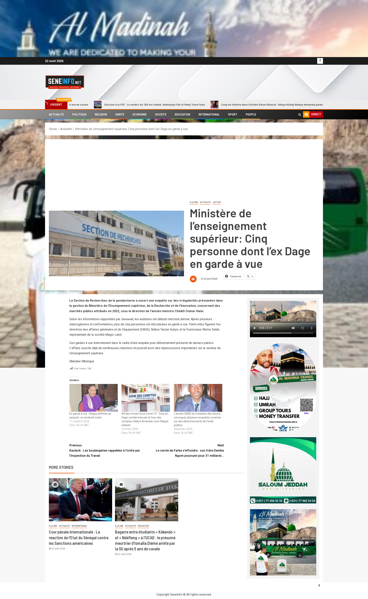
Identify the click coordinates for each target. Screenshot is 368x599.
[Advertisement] (184, 172)
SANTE (119, 114)
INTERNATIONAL (209, 114)
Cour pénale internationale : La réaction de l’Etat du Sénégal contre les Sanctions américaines (78, 537)
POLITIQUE (79, 114)
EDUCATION (182, 114)
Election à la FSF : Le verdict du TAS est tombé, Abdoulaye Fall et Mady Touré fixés (104, 104)
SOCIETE (160, 114)
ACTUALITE (56, 114)
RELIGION (101, 114)
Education (143, 526)
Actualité (205, 202)
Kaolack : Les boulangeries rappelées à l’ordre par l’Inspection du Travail (104, 450)
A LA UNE (194, 202)
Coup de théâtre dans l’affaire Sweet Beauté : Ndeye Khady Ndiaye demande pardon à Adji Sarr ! (229, 104)
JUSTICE (217, 202)
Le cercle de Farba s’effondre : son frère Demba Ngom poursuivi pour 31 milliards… (190, 450)
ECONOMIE (140, 114)
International (79, 526)
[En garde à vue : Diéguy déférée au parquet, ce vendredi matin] (93, 398)
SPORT (232, 114)
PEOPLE (251, 114)
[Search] (299, 114)
